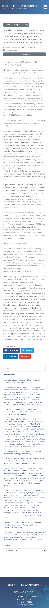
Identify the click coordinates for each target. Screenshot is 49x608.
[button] (45, 7)
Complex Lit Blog (11, 50)
